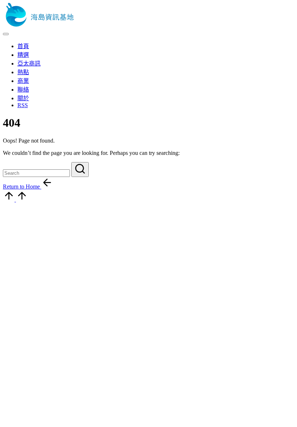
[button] (80, 169)
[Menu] (6, 34)
